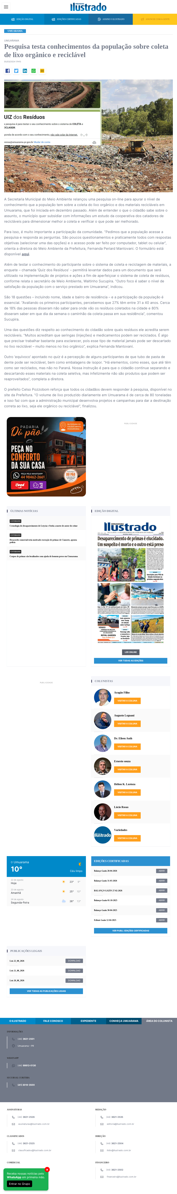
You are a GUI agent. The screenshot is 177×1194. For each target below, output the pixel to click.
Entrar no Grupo (19, 1183)
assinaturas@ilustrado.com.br (34, 1124)
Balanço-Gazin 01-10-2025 (105, 900)
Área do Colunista (159, 1020)
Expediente (88, 1020)
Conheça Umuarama (123, 1020)
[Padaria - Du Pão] (46, 456)
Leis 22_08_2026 (17, 961)
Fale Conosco (53, 1020)
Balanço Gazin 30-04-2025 (105, 910)
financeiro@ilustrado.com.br (121, 1176)
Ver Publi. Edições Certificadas (130, 930)
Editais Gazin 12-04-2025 (105, 920)
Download (74, 960)
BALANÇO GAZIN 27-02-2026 (108, 890)
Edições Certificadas (69, 19)
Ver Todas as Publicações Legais (46, 991)
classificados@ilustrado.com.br (34, 1150)
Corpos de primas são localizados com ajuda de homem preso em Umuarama (44, 556)
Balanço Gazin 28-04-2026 (105, 871)
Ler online (131, 652)
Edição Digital (25, 19)
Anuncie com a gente (158, 19)
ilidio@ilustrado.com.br (119, 1150)
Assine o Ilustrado (113, 19)
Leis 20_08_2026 (17, 980)
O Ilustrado (17, 1020)
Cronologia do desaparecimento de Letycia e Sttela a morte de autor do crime (43, 526)
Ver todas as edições (130, 660)
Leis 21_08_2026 (17, 970)
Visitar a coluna (127, 700)
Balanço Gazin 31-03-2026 (105, 881)
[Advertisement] (130, 450)
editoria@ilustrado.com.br (120, 1124)
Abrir (162, 870)
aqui (25, 254)
